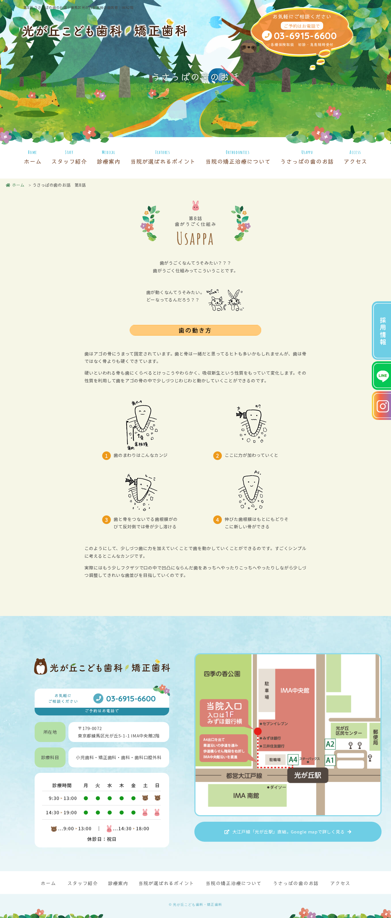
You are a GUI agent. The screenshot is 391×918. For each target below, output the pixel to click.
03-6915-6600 (305, 35)
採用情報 (383, 331)
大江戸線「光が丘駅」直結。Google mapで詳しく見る (288, 832)
